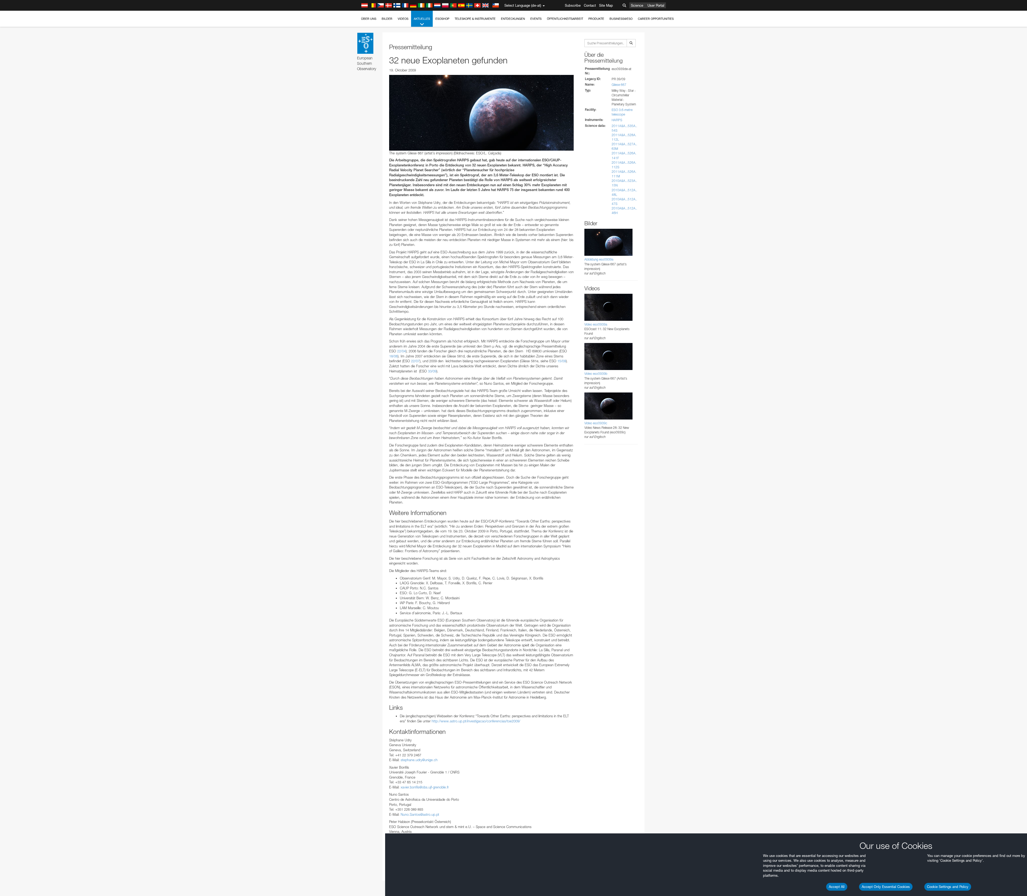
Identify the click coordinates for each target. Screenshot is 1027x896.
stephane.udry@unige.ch (419, 760)
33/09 (432, 371)
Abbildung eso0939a (598, 259)
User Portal (655, 5)
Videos (403, 19)
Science (637, 5)
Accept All (837, 886)
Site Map (606, 5)
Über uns (368, 19)
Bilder (387, 19)
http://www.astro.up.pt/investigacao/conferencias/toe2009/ (476, 721)
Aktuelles (422, 19)
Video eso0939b (595, 374)
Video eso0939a (595, 324)
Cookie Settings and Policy (947, 886)
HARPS (617, 120)
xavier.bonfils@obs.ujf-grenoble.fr (425, 787)
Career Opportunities (656, 19)
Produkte (596, 19)
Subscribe (573, 5)
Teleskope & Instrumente (475, 19)
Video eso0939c (595, 423)
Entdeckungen (513, 19)
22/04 (401, 351)
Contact (590, 5)
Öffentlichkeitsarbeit (565, 19)
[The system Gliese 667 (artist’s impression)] (481, 112)
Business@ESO (621, 19)
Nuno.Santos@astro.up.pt (420, 814)
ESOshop (442, 19)
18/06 (393, 356)
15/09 (561, 361)
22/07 (415, 361)
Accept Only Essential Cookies (886, 886)
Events (536, 19)
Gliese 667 (619, 85)
